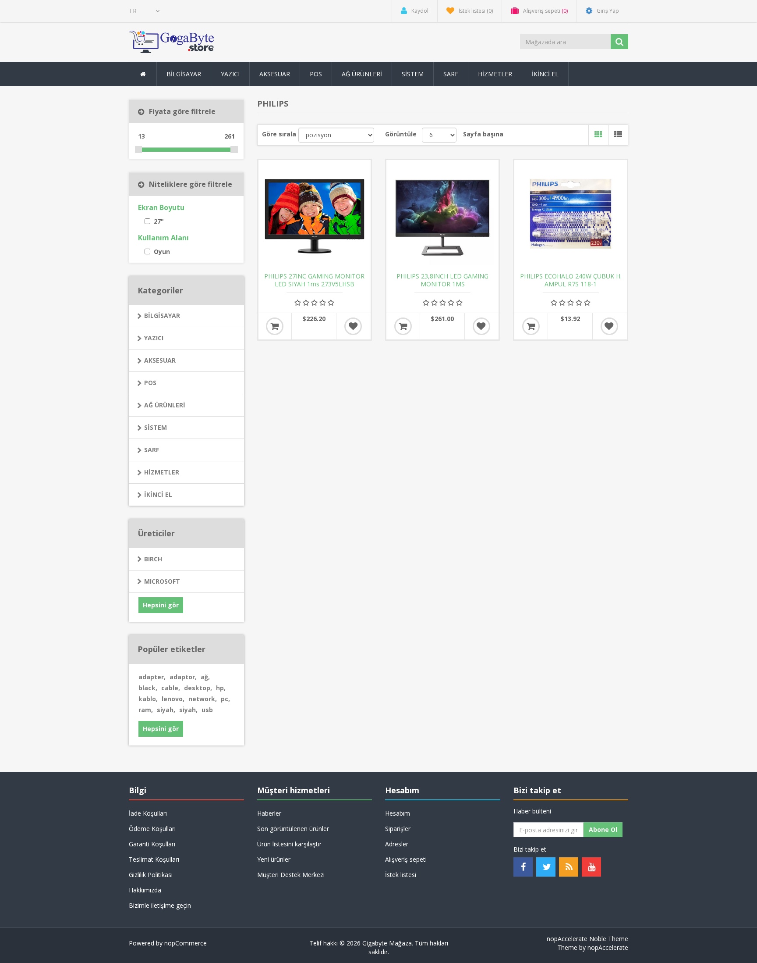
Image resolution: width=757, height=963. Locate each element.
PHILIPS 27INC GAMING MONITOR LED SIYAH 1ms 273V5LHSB (314, 280)
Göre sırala (279, 134)
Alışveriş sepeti (406, 859)
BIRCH (153, 559)
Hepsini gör (161, 605)
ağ (205, 677)
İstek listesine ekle (353, 326)
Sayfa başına (483, 134)
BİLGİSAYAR (162, 315)
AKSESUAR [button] (274, 74)
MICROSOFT (162, 581)
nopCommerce (185, 943)
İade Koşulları (148, 813)
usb (207, 710)
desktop (198, 688)
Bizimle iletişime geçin (160, 905)
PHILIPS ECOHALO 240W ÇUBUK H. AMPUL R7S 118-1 (571, 280)
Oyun (162, 251)
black (147, 688)
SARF (151, 450)
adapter (152, 677)
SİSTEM (155, 427)
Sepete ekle (274, 326)
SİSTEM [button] (413, 74)
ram (145, 710)
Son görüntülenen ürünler (293, 828)
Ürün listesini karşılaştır (289, 844)
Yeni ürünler (273, 859)
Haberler (269, 813)
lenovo (173, 699)
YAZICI (153, 338)
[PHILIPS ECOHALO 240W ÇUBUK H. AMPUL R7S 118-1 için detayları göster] (570, 216)
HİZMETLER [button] (495, 74)
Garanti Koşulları (152, 844)
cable (170, 688)
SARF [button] (450, 74)
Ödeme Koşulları (152, 828)
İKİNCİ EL (158, 494)
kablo (148, 699)
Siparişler (397, 828)
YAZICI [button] (230, 74)
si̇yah (188, 710)
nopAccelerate (607, 947)
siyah (166, 710)
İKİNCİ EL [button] (545, 74)
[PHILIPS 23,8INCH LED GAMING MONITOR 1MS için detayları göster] (442, 216)
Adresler (396, 844)
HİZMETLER (161, 472)
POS (150, 382)
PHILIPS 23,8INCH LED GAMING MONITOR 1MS (442, 280)
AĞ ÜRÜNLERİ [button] (362, 74)
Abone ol (603, 829)
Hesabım (397, 813)
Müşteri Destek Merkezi (291, 874)
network (202, 699)
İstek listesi (400, 874)
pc (225, 699)
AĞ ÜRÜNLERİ (164, 405)
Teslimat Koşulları (154, 859)
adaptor (183, 677)
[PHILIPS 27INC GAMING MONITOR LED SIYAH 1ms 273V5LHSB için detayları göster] (314, 216)
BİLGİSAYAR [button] (183, 74)
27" (159, 221)
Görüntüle (401, 134)
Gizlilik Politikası (151, 874)
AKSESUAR (160, 360)
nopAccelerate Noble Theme (587, 938)
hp (221, 688)
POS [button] (316, 74)
